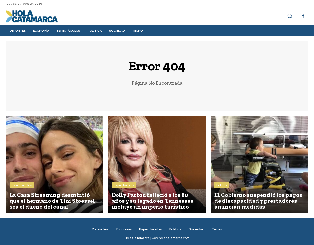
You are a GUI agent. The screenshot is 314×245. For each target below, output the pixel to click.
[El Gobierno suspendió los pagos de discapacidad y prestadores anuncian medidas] (259, 164)
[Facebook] (303, 16)
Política (221, 185)
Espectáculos (22, 185)
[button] (289, 16)
